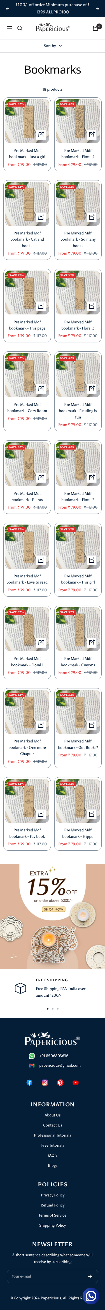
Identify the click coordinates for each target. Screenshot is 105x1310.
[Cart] (95, 28)
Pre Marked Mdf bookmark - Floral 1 (27, 661)
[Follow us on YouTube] (75, 1082)
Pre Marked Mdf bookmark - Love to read (27, 579)
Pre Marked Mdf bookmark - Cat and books (27, 239)
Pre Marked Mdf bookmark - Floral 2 (77, 496)
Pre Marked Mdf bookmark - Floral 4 (78, 153)
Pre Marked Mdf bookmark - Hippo (78, 833)
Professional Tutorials (52, 1135)
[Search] (19, 28)
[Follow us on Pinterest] (60, 1082)
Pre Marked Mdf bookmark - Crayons (78, 661)
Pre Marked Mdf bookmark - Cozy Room (27, 407)
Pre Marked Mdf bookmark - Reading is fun (78, 411)
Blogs (52, 1165)
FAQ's (52, 1155)
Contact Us (52, 1125)
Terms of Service (52, 1215)
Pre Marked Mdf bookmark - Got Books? (78, 744)
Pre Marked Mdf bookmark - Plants (27, 496)
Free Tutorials (52, 1145)
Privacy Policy (52, 1195)
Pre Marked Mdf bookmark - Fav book (27, 833)
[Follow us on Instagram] (45, 1082)
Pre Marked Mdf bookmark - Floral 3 (77, 325)
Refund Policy (52, 1205)
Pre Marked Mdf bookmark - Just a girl (27, 153)
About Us (52, 1115)
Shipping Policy (52, 1225)
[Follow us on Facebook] (29, 1082)
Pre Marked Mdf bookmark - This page (27, 325)
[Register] (90, 1276)
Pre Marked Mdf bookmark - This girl (78, 579)
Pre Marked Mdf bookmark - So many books (77, 239)
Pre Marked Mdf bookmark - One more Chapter (27, 747)
